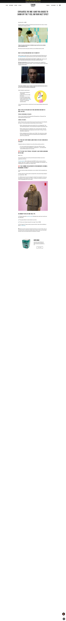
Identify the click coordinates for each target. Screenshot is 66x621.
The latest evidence (21, 161)
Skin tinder (11, 5)
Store (7, 5)
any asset (29, 99)
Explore (15, 5)
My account (53, 5)
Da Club (19, 5)
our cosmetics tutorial (21, 56)
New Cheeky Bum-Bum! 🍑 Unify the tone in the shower (33, 2)
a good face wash (30, 216)
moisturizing (23, 225)
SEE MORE (40, 247)
